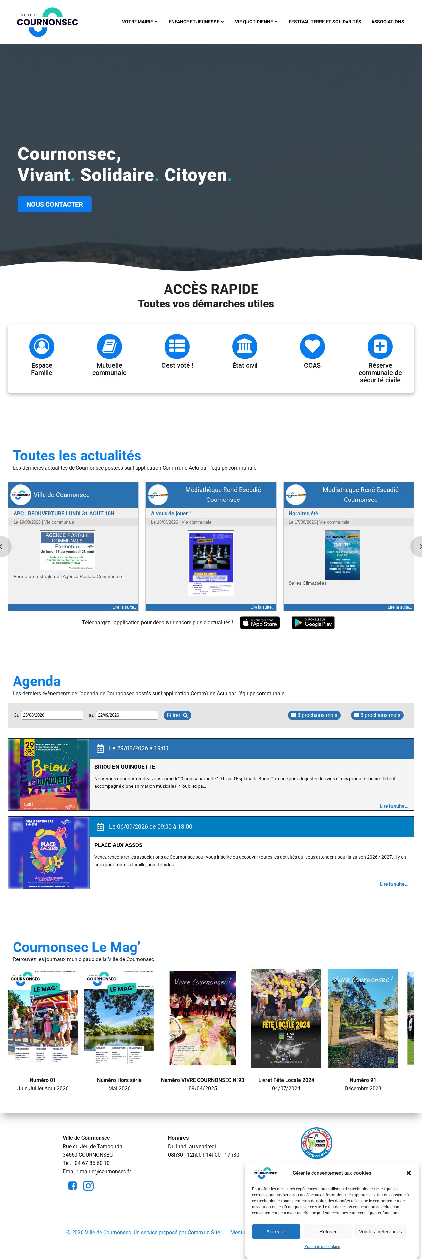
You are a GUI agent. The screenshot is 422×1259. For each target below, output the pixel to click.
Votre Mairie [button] (137, 21)
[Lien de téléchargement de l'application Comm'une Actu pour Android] (313, 622)
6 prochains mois (379, 715)
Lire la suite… (394, 806)
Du (17, 715)
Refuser (328, 1231)
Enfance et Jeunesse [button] (194, 21)
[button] (409, 1173)
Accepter (276, 1231)
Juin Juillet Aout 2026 (43, 1084)
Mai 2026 (119, 1084)
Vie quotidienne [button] (254, 21)
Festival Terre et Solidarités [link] (325, 21)
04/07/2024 (286, 1084)
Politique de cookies (322, 1247)
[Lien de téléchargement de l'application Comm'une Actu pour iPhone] (259, 622)
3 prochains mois (316, 715)
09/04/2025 (202, 1084)
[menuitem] (140, 22)
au (92, 715)
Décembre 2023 (363, 1084)
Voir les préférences (380, 1231)
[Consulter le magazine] (43, 1063)
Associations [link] (387, 21)
